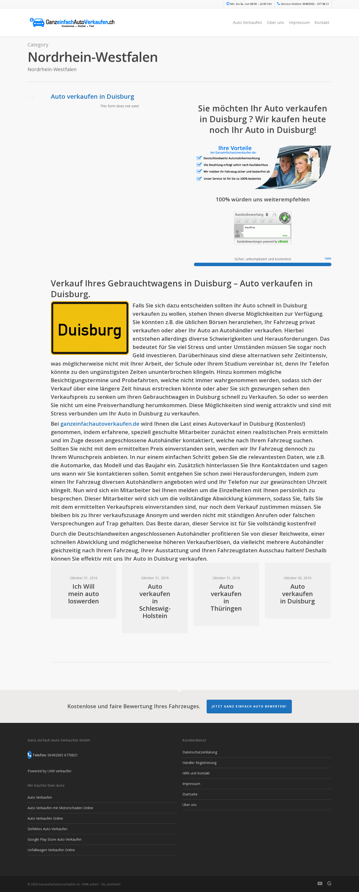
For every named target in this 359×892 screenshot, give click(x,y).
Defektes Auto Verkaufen (47, 829)
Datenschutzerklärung (199, 752)
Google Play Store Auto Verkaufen (55, 839)
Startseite (190, 794)
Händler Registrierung (199, 762)
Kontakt (322, 22)
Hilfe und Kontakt (196, 773)
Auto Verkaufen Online (45, 818)
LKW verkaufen (59, 771)
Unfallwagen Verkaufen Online (51, 850)
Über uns (275, 22)
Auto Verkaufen (247, 22)
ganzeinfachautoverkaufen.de (99, 423)
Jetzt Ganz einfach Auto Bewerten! (249, 706)
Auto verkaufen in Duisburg (92, 96)
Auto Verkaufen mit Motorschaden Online (60, 807)
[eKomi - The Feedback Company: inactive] (262, 246)
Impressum (299, 22)
